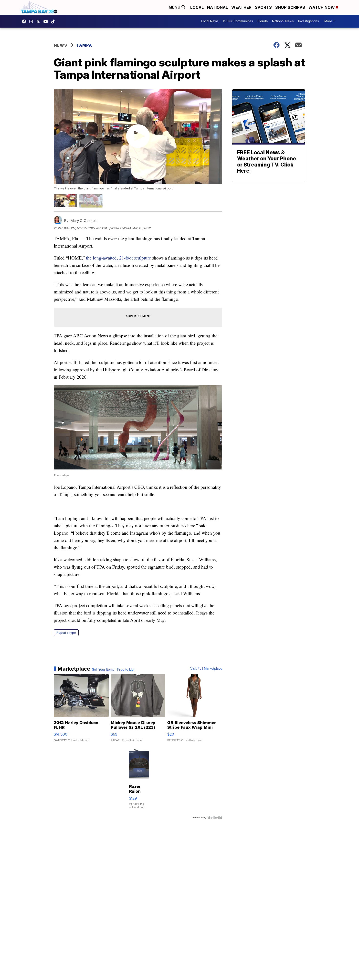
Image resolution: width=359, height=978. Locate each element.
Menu (175, 7)
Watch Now (322, 7)
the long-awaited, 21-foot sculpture (118, 258)
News (60, 45)
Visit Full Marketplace (206, 668)
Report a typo (66, 633)
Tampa (84, 45)
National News (283, 21)
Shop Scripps (290, 7)
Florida (262, 21)
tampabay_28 (32, 21)
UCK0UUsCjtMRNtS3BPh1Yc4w (46, 21)
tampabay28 (39, 21)
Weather (241, 7)
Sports (263, 7)
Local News (210, 21)
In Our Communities (238, 21)
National (217, 7)
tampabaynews (25, 21)
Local (197, 7)
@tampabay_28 (54, 21)
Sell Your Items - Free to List (113, 669)
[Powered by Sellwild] (215, 817)
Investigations (308, 21)
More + (329, 21)
